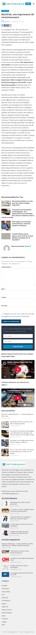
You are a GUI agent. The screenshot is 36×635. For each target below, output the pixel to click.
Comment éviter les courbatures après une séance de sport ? (20, 518)
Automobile (5, 588)
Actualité (5, 11)
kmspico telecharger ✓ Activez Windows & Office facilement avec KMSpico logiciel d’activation (17, 544)
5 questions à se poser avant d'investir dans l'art (19, 552)
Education (5, 598)
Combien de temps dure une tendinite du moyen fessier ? (19, 532)
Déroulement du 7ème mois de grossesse (20, 503)
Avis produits (6, 591)
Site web (4, 306)
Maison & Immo (7, 610)
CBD (3, 594)
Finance (4, 604)
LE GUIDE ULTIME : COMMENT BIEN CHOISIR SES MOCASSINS (22, 510)
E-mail (4, 297)
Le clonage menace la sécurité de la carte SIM (21, 574)
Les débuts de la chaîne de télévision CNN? (22, 559)
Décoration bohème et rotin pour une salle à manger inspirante (22, 203)
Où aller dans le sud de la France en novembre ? (21, 525)
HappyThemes (29, 632)
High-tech (5, 607)
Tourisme (5, 619)
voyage (4, 622)
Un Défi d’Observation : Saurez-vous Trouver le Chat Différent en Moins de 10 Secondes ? (22, 237)
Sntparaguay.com (12, 632)
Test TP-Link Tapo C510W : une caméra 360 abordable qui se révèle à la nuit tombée (22, 451)
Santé (3, 616)
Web (3, 625)
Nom (3, 289)
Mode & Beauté (7, 613)
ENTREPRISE (6, 600)
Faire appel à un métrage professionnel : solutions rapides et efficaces (21, 224)
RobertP (7, 21)
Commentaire (6, 267)
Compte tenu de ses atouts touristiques (19, 566)
